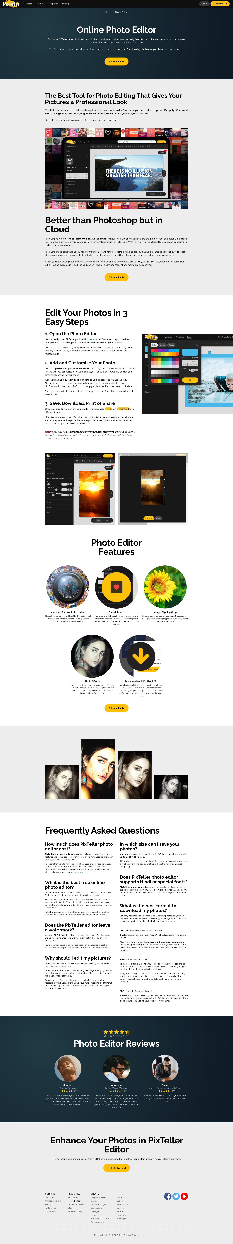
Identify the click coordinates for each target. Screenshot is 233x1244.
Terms (127, 1235)
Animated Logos (99, 1204)
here (91, 339)
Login (204, 4)
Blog (70, 1208)
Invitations (121, 1215)
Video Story (122, 1204)
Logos (119, 1201)
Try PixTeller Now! (116, 1168)
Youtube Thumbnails (101, 1218)
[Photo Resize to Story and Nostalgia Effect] (135, 775)
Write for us (50, 1208)
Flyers (93, 1215)
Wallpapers (122, 1218)
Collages (95, 1211)
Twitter (176, 1196)
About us (49, 1197)
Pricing (48, 1204)
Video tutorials (75, 1211)
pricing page (77, 872)
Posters (120, 1197)
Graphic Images (98, 1197)
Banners (120, 1211)
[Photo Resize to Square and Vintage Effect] (62, 782)
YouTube (184, 1196)
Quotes (120, 1208)
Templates (73, 1197)
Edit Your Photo (116, 61)
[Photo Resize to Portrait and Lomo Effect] (98, 769)
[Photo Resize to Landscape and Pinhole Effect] (171, 787)
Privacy (135, 1235)
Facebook (168, 1196)
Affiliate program (53, 1201)
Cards (94, 1201)
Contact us (50, 1211)
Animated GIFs (97, 1222)
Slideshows (96, 1208)
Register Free (220, 4)
